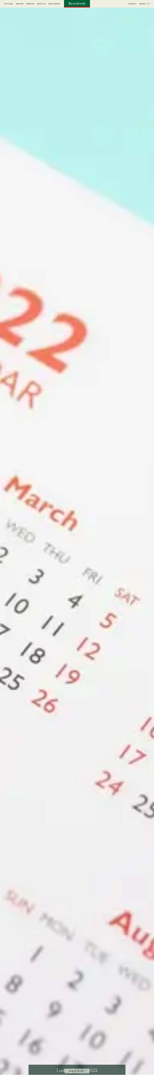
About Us (41, 4)
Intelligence (54, 4)
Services (30, 4)
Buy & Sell (9, 4)
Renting (20, 4)
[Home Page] (77, 3)
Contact (132, 4)
